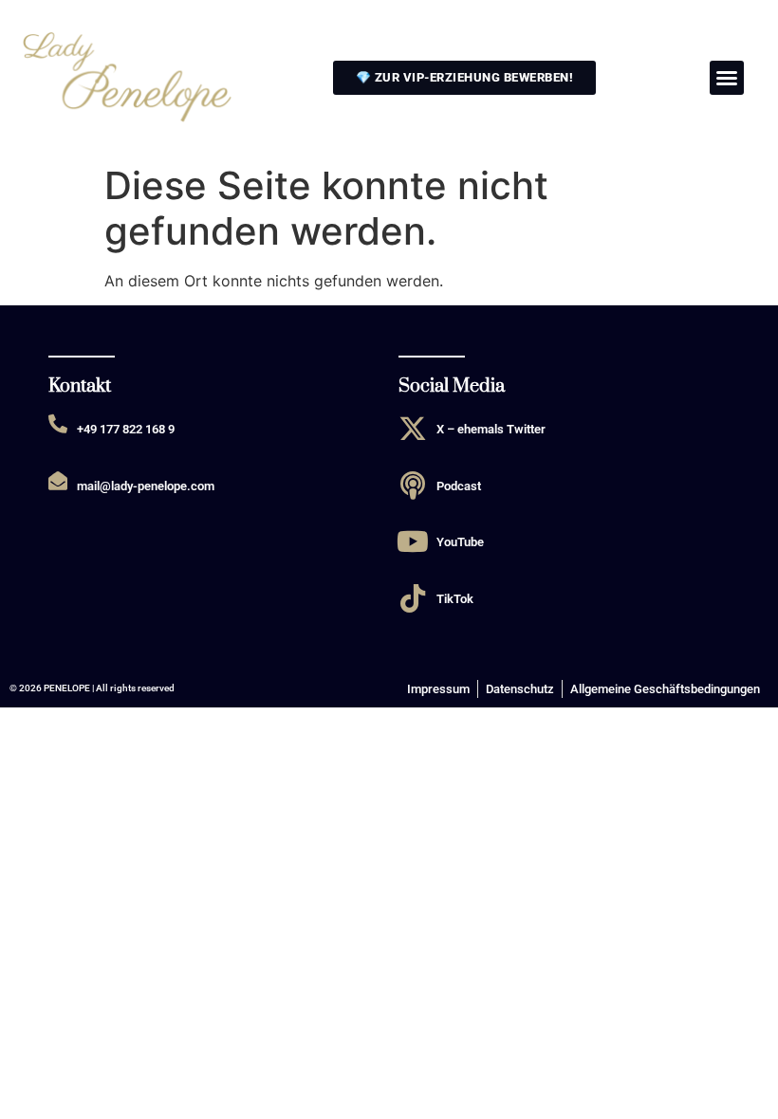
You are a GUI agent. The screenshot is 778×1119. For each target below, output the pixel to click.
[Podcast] (412, 485)
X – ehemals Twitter (491, 429)
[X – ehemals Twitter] (412, 428)
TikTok (454, 599)
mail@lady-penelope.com (145, 486)
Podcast (458, 486)
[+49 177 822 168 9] (57, 423)
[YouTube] (412, 541)
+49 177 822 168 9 (126, 429)
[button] (727, 78)
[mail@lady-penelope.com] (57, 480)
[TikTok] (412, 598)
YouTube (460, 542)
